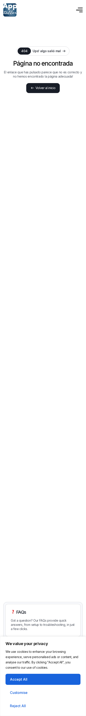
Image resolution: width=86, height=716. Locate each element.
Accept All (18, 679)
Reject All (18, 706)
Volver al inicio (46, 88)
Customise (19, 692)
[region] (43, 676)
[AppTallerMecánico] (10, 10)
